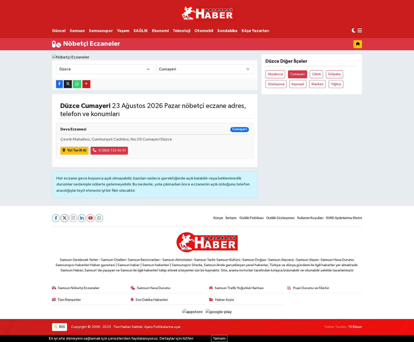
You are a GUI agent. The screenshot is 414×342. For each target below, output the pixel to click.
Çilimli (316, 74)
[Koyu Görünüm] (354, 31)
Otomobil (203, 31)
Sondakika (227, 31)
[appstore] (193, 312)
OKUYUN (202, 338)
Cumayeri (297, 74)
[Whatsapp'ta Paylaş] (77, 84)
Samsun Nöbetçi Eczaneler (78, 288)
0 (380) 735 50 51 (112, 150)
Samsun (77, 31)
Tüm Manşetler (69, 300)
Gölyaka (334, 74)
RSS (61, 327)
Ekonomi (160, 31)
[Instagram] (73, 218)
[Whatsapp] (99, 218)
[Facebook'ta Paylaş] (59, 84)
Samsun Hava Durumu (153, 288)
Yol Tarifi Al (76, 150)
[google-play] (219, 312)
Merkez (317, 84)
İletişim (231, 218)
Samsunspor (101, 31)
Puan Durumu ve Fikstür (311, 288)
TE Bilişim (355, 327)
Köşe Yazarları (255, 31)
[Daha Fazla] (86, 84)
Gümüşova (276, 84)
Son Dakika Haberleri (152, 300)
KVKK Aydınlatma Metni (344, 218)
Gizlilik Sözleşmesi (280, 218)
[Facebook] (56, 218)
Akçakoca (275, 74)
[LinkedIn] (82, 218)
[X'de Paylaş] (68, 84)
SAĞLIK (140, 31)
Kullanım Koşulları (310, 218)
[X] (65, 218)
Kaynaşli (298, 84)
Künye (218, 218)
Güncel (59, 31)
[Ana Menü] (359, 31)
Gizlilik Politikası (251, 218)
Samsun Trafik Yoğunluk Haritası (239, 288)
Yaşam (123, 31)
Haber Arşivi (224, 300)
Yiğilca (336, 84)
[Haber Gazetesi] (207, 13)
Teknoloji (181, 31)
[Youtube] (90, 218)
